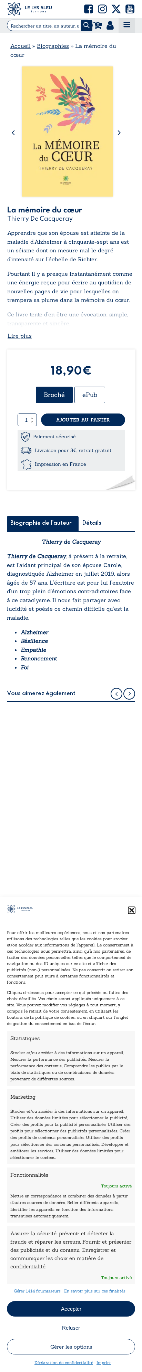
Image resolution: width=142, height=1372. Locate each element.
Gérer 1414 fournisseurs (37, 1291)
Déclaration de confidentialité (63, 1362)
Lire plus (20, 335)
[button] (131, 910)
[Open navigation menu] (127, 25)
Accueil (20, 45)
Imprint (104, 1362)
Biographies (53, 45)
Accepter (71, 1309)
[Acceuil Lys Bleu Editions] (29, 9)
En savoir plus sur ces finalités (94, 1291)
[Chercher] (86, 25)
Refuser (71, 1328)
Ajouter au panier (83, 420)
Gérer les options (71, 1346)
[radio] (54, 395)
